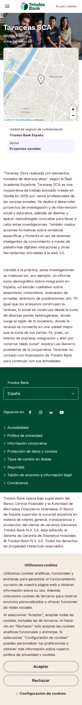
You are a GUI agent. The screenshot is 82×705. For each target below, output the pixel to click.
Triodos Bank (18, 383)
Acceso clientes (66, 6)
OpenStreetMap (24, 119)
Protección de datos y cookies (32, 451)
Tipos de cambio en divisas (29, 459)
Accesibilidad (18, 427)
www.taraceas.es (17, 41)
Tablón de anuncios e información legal (39, 475)
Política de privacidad (24, 435)
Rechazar (41, 680)
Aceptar (41, 666)
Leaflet (7, 119)
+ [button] (73, 109)
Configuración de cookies (43, 693)
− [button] (73, 115)
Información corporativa (27, 443)
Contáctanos (17, 483)
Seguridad (15, 467)
